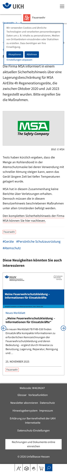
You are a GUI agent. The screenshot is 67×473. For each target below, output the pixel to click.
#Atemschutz (12, 248)
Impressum (46, 411)
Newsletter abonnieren (24, 403)
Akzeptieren (14, 54)
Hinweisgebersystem (25, 411)
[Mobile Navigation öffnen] (62, 7)
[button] (26, 467)
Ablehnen (32, 54)
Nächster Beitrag (63, 328)
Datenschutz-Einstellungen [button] (33, 431)
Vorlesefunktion (38, 395)
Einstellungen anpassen (19, 60)
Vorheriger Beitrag (3, 328)
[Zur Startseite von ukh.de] (19, 7)
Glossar (22, 395)
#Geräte (8, 241)
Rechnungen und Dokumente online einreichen (33, 444)
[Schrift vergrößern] (18, 467)
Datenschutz (47, 403)
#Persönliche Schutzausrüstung (38, 241)
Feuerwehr (8, 23)
